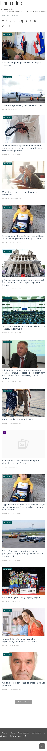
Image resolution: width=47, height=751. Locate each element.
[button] (42, 3)
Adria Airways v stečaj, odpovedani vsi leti (22, 105)
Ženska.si (4, 467)
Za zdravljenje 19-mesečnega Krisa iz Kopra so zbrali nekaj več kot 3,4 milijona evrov (23, 237)
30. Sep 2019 (18, 69)
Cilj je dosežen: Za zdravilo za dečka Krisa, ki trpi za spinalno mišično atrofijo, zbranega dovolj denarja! (23, 507)
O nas (13, 733)
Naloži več (23, 702)
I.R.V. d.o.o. (4, 733)
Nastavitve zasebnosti (17, 736)
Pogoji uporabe (23, 733)
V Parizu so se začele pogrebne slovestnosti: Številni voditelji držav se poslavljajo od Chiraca (23, 282)
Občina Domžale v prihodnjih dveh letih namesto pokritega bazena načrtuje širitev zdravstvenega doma (23, 148)
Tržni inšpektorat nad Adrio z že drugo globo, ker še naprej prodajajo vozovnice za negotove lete (23, 553)
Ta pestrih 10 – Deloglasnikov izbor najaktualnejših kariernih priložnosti (19, 640)
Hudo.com (5, 69)
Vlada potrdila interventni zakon (17, 419)
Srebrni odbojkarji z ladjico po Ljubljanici (21, 597)
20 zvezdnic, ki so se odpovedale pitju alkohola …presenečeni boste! (20, 462)
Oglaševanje (36, 733)
